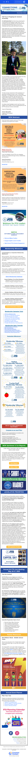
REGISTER (4, 164)
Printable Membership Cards (11, 322)
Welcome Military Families (11, 238)
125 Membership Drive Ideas (11, 316)
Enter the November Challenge (14, 306)
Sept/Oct (14, 738)
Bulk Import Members (9, 327)
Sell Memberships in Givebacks (11, 326)
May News (18, 743)
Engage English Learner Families (13, 240)
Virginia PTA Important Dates (11, 702)
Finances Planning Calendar (10, 705)
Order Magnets (14, 463)
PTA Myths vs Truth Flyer (10, 320)
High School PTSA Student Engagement (14, 243)
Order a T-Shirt (14, 467)
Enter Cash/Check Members (10, 329)
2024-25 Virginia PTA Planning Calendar (13, 703)
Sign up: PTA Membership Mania (12, 315)
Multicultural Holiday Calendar (11, 704)
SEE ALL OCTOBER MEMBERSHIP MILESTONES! (14, 426)
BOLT (11, 649)
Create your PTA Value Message (12, 317)
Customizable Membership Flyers (12, 319)
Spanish (20, 322)
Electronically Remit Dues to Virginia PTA (13, 331)
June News (17, 742)
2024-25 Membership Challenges (14, 276)
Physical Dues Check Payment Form (12, 332)
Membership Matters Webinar (11, 321)
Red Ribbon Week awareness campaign (13, 653)
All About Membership (10, 314)
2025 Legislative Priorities (14, 546)
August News (15, 739)
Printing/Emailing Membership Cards (12, 330)
